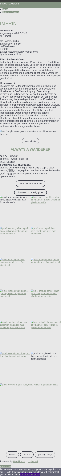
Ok (21, 474)
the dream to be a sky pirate (30, 192)
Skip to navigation (9, 3)
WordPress (19, 461)
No (24, 474)
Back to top (5, 466)
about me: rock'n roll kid (30, 183)
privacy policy (45, 454)
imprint (27, 454)
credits (12, 454)
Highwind (33, 461)
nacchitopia (30, 141)
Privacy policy (33, 474)
